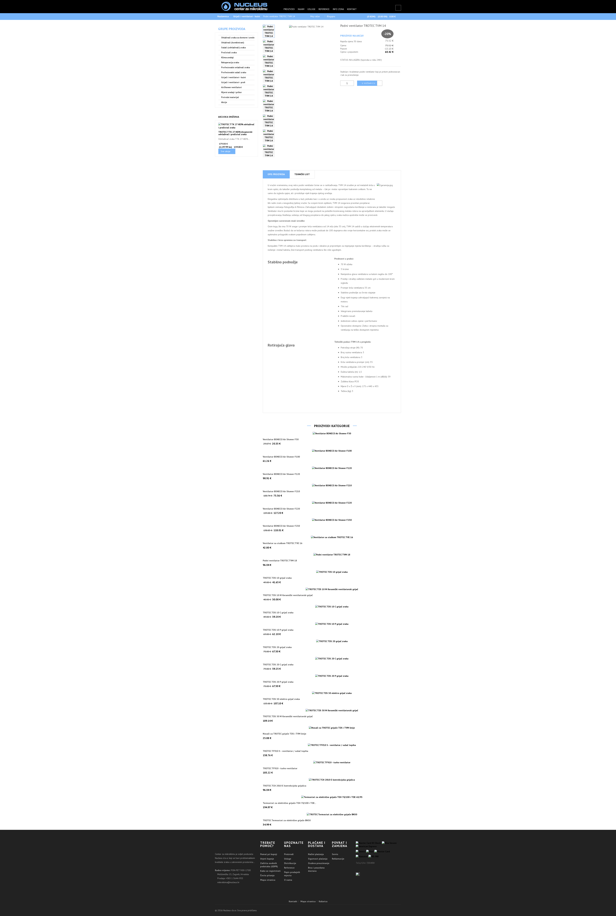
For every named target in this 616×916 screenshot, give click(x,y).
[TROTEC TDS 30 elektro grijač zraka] (332, 693)
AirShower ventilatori (231, 87)
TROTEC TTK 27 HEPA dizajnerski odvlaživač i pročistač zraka (235, 133)
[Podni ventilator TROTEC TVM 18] (332, 554)
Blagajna (331, 16)
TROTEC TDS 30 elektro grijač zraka (281, 699)
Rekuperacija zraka (230, 62)
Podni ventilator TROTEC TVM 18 (280, 560)
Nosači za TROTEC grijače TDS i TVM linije (284, 734)
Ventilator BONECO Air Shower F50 (281, 439)
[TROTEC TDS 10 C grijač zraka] (332, 606)
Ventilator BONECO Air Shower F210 (281, 491)
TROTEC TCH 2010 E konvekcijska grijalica (284, 786)
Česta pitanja (267, 875)
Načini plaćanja (316, 854)
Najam (301, 9)
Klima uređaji (227, 57)
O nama (288, 879)
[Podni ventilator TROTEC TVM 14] (269, 31)
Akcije (224, 102)
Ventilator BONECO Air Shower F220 (281, 509)
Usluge (311, 9)
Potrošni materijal (230, 97)
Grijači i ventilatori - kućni (246, 16)
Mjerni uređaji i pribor (231, 92)
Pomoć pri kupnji (268, 854)
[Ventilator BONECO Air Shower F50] (332, 433)
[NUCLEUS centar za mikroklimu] (244, 5)
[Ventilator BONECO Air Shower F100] (332, 450)
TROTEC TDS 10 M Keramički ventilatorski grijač (288, 595)
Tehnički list (302, 174)
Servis (335, 854)
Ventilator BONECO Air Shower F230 (281, 526)
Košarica (323, 901)
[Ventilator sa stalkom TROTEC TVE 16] (332, 537)
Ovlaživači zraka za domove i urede (237, 37)
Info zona (338, 9)
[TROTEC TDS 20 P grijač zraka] (332, 676)
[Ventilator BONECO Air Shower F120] (332, 468)
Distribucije (290, 863)
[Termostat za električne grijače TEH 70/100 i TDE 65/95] (332, 797)
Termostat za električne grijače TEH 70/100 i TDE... (289, 803)
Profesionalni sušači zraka (233, 72)
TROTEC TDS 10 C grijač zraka (278, 612)
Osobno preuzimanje (318, 863)
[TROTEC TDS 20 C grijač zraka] (332, 658)
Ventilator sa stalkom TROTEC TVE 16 (282, 543)
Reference (324, 9)
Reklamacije (338, 858)
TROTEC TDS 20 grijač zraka (277, 647)
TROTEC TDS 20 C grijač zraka (278, 664)
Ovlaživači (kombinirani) (232, 42)
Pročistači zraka (229, 52)
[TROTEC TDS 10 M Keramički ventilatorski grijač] (332, 589)
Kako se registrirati (270, 870)
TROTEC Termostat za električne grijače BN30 (287, 820)
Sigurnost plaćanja (317, 858)
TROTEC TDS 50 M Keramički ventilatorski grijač (288, 716)
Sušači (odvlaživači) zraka (233, 47)
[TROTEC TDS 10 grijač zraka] (332, 572)
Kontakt (352, 9)
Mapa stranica (267, 879)
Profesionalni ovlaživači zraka (235, 67)
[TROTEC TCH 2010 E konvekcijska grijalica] (332, 779)
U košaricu (368, 83)
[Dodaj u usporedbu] (379, 83)
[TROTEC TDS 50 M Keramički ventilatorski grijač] (332, 710)
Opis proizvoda (276, 174)
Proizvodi (289, 9)
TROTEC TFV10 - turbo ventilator (280, 768)
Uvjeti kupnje (267, 858)
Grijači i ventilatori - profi (233, 82)
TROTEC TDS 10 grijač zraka (277, 578)
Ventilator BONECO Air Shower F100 (281, 457)
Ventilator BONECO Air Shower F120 (281, 474)
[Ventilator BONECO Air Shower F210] (332, 485)
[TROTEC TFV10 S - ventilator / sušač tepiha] (332, 745)
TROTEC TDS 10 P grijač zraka (278, 630)
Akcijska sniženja (228, 116)
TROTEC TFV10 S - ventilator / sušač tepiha (285, 751)
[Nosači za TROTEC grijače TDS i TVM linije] (332, 728)
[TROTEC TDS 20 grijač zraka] (332, 641)
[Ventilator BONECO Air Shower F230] (332, 520)
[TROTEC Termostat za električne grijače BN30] (332, 814)
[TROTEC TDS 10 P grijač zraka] (332, 624)
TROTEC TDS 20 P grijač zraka (278, 682)
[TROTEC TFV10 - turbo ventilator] (332, 762)
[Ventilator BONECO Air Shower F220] (332, 502)
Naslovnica (223, 16)
